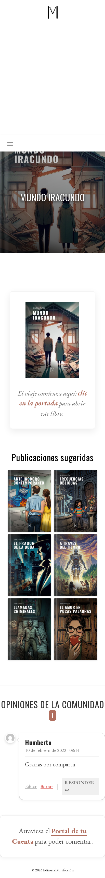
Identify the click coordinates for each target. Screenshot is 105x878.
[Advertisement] (52, 80)
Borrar (47, 786)
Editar (31, 786)
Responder (80, 786)
